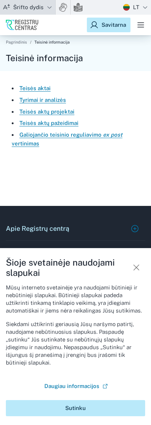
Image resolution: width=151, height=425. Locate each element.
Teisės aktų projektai (46, 111)
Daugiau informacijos (71, 386)
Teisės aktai (35, 88)
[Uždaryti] (136, 267)
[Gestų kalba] (63, 7)
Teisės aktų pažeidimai (48, 123)
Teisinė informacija (52, 42)
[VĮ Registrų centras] (22, 25)
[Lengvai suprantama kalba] (78, 7)
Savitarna (114, 25)
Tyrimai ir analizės (42, 100)
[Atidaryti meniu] (141, 25)
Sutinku (75, 408)
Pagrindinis (16, 42)
